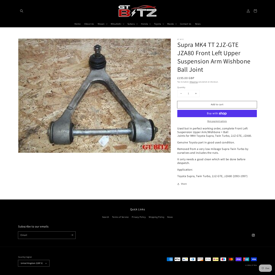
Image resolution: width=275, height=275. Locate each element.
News (170, 217)
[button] (21, 10)
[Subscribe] (71, 235)
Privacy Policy (139, 217)
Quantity (181, 87)
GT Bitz (254, 265)
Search (105, 217)
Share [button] (184, 183)
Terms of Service (120, 217)
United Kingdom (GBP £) (32, 263)
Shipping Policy (156, 217)
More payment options (217, 121)
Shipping (194, 82)
